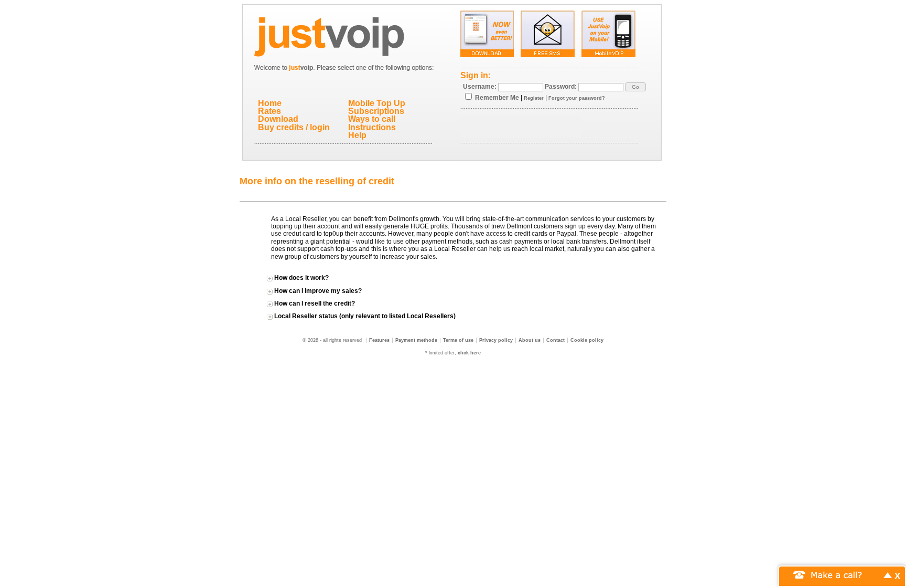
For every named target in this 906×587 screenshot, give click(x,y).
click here (469, 352)
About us (530, 340)
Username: (480, 86)
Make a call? (836, 574)
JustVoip (344, 34)
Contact (555, 340)
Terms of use (458, 340)
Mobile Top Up (376, 103)
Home (270, 103)
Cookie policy (586, 340)
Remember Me (497, 97)
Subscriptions (376, 111)
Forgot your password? (576, 98)
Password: (561, 86)
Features (379, 340)
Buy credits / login (294, 127)
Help (357, 135)
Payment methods (416, 340)
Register (534, 98)
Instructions (372, 127)
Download (278, 118)
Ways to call (371, 118)
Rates (269, 111)
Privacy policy (496, 340)
